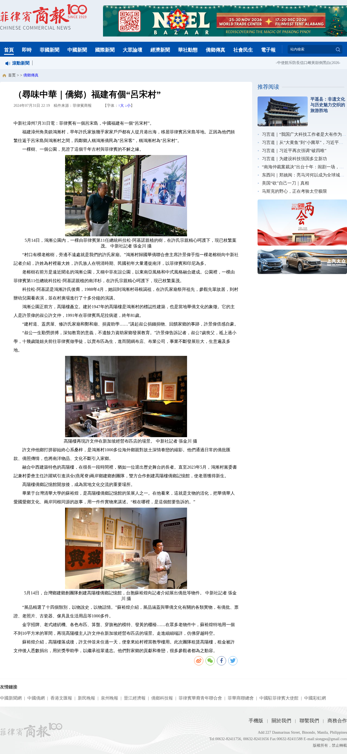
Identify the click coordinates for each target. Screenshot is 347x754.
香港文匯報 (61, 698)
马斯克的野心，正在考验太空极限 (294, 191)
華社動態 (188, 50)
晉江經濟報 (135, 698)
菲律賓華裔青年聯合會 (200, 698)
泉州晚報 (109, 698)
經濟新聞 (160, 50)
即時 (27, 50)
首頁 (9, 50)
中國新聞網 (11, 698)
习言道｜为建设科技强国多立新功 (294, 158)
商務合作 (337, 720)
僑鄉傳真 (215, 50)
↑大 (121, 106)
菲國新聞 (49, 50)
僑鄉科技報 (162, 698)
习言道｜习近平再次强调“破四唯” (294, 150)
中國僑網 (36, 698)
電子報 (268, 50)
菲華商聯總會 (241, 698)
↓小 (128, 106)
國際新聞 (105, 50)
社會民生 (243, 50)
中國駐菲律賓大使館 (278, 698)
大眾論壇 (132, 50)
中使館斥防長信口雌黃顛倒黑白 (297, 63)
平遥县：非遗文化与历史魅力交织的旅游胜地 (327, 105)
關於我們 (281, 720)
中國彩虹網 (315, 698)
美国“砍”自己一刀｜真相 (285, 183)
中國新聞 (77, 50)
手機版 (256, 720)
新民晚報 (86, 698)
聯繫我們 (309, 720)
